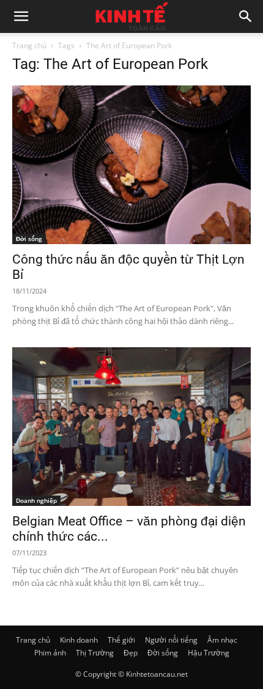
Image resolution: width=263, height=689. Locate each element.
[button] (20, 16)
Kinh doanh (79, 640)
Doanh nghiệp (36, 500)
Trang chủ (29, 45)
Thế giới (121, 640)
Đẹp (131, 653)
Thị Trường (95, 653)
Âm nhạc (222, 640)
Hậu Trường (208, 653)
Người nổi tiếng (171, 640)
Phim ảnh (50, 653)
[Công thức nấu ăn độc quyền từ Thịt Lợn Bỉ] (131, 164)
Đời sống (29, 238)
